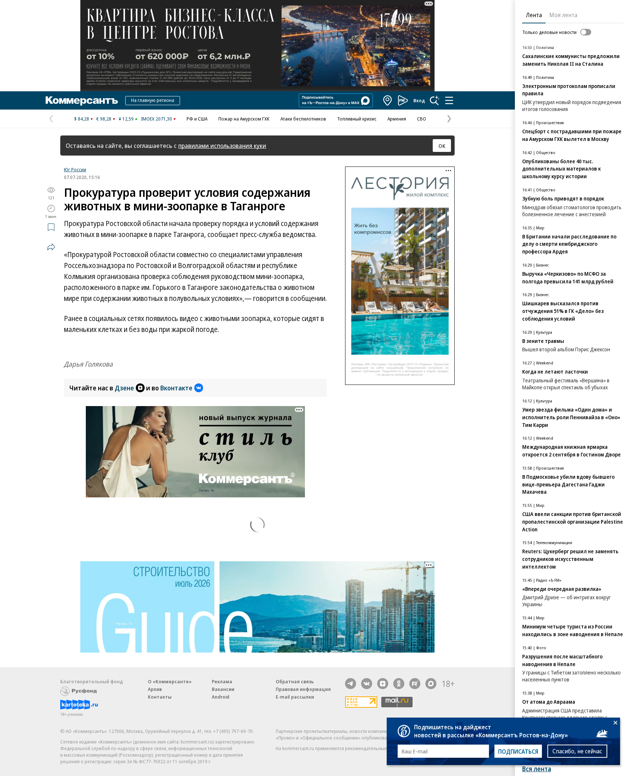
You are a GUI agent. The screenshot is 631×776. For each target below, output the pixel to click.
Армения (396, 118)
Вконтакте (176, 387)
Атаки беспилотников (303, 118)
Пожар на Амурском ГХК (243, 118)
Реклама (222, 681)
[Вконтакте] (366, 683)
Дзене (124, 387)
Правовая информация (303, 689)
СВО (421, 118)
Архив (155, 689)
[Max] (430, 683)
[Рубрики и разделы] (449, 100)
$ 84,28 (81, 118)
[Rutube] (414, 683)
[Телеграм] (350, 683)
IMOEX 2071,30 (156, 118)
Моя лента (563, 15)
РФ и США (197, 118)
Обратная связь (295, 681)
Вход (419, 100)
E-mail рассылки (295, 696)
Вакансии (223, 689)
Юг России (75, 169)
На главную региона (152, 100)
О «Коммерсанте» (170, 681)
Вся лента (536, 769)
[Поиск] (434, 100)
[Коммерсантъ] (82, 100)
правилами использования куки (222, 145)
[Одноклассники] (398, 683)
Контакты (160, 696)
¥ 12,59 (126, 118)
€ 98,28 (103, 118)
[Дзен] (382, 683)
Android (220, 696)
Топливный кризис (356, 118)
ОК (442, 145)
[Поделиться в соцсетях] (51, 246)
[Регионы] (387, 100)
